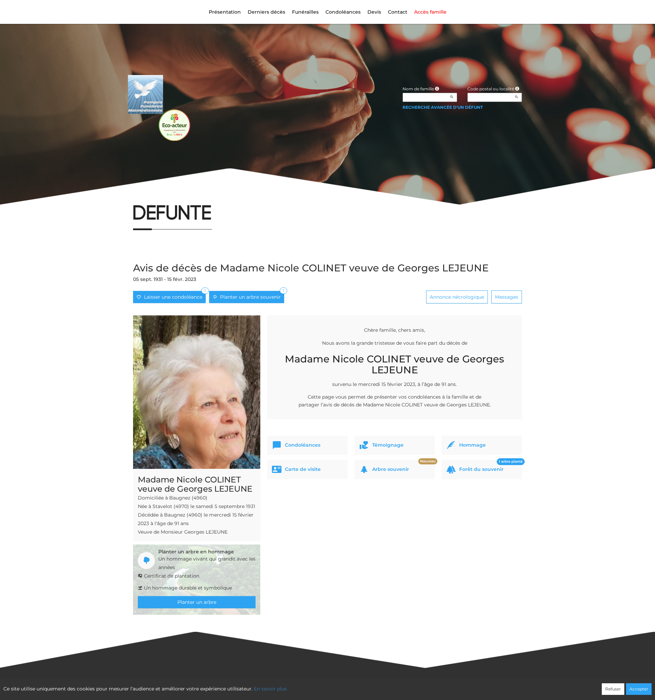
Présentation (225, 12)
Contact (397, 12)
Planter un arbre (196, 602)
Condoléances (343, 12)
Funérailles (305, 12)
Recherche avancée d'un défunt (443, 107)
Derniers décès (266, 12)
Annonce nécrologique (457, 297)
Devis (374, 12)
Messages (506, 297)
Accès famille (430, 12)
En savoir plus (270, 689)
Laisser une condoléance (173, 295)
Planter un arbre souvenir (250, 295)
